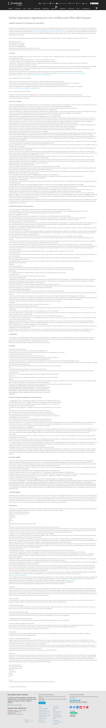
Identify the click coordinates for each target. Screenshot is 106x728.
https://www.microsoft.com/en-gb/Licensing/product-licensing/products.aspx (48, 31)
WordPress (46, 8)
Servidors (18, 8)
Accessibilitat (85, 8)
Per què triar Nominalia (57, 715)
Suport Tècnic (55, 708)
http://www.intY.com (71, 580)
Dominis (10, 8)
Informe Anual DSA (42, 722)
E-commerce (62, 8)
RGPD (78, 8)
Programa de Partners (62, 3)
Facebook (71, 707)
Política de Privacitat (42, 716)
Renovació (73, 3)
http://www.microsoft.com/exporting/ (17, 575)
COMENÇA (42, 703)
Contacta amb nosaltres (43, 708)
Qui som (40, 706)
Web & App (54, 8)
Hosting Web (36, 8)
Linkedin (77, 707)
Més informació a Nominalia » (15, 705)
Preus (54, 710)
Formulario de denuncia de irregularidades (58, 722)
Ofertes (47, 3)
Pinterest (87, 707)
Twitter (74, 707)
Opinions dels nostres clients (44, 711)
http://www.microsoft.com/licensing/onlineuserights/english (71, 73)
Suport (79, 3)
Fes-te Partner (56, 713)
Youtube (80, 707)
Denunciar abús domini (57, 716)
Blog (42, 3)
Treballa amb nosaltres (43, 710)
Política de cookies (42, 718)
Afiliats (54, 718)
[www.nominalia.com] (15, 4)
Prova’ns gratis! (56, 720)
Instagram (84, 707)
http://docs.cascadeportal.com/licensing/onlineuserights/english (36, 75)
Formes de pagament (57, 711)
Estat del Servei (56, 706)
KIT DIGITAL (41, 720)
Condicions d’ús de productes (44, 715)
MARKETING (71, 8)
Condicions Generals (43, 713)
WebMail (53, 3)
